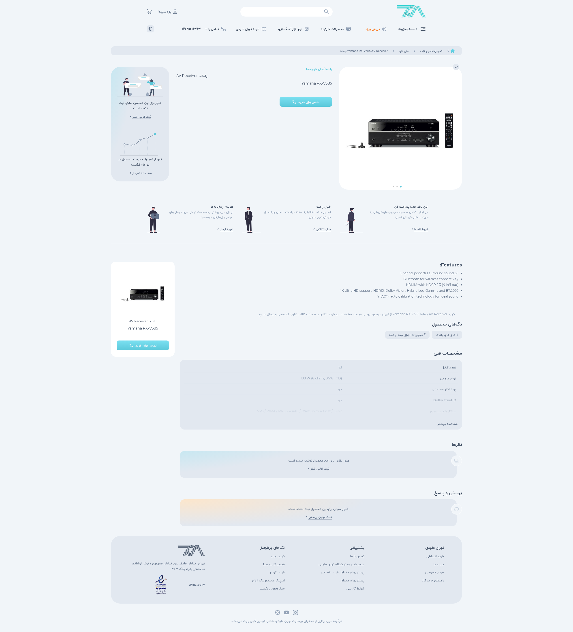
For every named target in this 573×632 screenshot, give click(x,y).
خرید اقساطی (435, 556)
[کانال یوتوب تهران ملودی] (286, 612)
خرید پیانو (278, 556)
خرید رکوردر (277, 572)
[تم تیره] (150, 28)
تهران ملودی (434, 547)
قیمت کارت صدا (274, 564)
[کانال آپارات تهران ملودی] (277, 612)
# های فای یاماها (446, 335)
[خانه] (452, 51)
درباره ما (438, 564)
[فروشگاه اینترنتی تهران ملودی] (411, 11)
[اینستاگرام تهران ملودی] (295, 612)
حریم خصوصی (434, 572)
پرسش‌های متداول (352, 580)
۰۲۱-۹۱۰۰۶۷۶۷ (191, 29)
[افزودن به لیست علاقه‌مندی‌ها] (456, 67)
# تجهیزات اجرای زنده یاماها (407, 335)
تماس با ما (357, 556)
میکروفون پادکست (272, 588)
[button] (401, 186)
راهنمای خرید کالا (433, 580)
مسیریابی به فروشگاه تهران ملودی (341, 564)
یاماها (328, 69)
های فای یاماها (314, 69)
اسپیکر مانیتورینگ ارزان (268, 580)
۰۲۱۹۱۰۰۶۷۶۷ (197, 585)
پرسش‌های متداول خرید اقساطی (342, 572)
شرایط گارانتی (355, 588)
